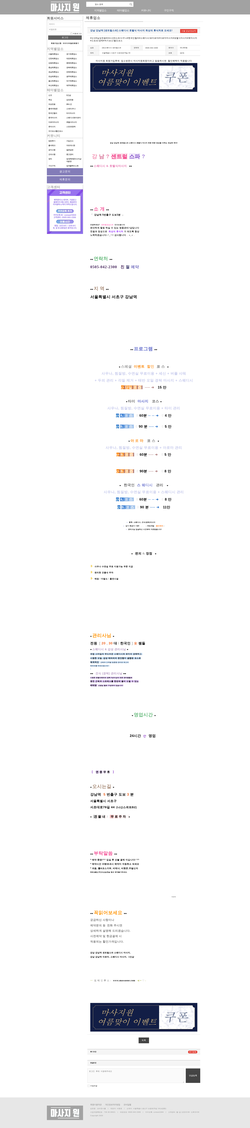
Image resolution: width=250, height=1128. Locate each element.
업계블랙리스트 (72, 166)
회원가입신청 (56, 43)
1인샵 (68, 95)
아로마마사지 (53, 122)
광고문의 (64, 171)
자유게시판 (70, 145)
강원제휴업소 (53, 63)
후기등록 (192, 1052)
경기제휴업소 (71, 54)
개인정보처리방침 (112, 1104)
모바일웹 (127, 1104)
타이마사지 (70, 113)
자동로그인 (77, 33)
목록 (144, 1040)
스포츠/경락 (71, 127)
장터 (50, 159)
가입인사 (69, 141)
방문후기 (51, 141)
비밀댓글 (93, 1086)
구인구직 (169, 10)
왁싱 (50, 100)
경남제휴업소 (53, 72)
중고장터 (69, 154)
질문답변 (69, 150)
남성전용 (69, 100)
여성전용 (51, 104)
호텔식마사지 (71, 122)
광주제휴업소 (71, 76)
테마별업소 (123, 10)
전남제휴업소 (53, 76)
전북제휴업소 (71, 72)
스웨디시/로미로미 (73, 118)
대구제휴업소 (71, 81)
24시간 (69, 104)
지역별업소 (100, 10)
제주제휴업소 (71, 85)
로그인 (65, 37)
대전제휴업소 (71, 59)
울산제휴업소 (53, 81)
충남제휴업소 (53, 68)
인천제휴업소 (53, 59)
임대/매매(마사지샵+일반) (73, 160)
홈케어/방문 (53, 109)
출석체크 (51, 145)
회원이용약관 (96, 1104)
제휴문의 (64, 179)
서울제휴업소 (53, 54)
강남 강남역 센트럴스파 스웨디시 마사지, (111, 953)
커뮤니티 (146, 10)
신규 (50, 95)
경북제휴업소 (71, 68)
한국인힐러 (52, 113)
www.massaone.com (124, 980)
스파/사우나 (71, 109)
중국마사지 (52, 118)
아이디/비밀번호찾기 (71, 43)
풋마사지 (51, 127)
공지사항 (51, 150)
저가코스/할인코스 (55, 131)
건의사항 (51, 154)
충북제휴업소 (71, 63)
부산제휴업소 (53, 85)
